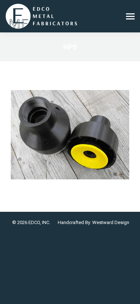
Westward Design (110, 222)
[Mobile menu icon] (130, 16)
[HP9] (70, 134)
